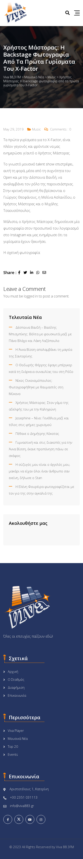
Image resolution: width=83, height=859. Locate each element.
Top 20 (13, 746)
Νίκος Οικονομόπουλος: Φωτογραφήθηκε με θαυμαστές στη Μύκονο (36, 387)
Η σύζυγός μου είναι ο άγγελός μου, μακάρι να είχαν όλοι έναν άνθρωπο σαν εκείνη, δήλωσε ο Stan (39, 471)
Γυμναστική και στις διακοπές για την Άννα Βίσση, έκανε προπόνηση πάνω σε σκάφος (40, 449)
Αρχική (13, 671)
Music (36, 129)
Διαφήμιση (16, 687)
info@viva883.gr (22, 805)
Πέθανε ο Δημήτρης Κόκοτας (37, 433)
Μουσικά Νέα (18, 738)
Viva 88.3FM (65, 847)
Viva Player (16, 730)
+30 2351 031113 (24, 797)
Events (13, 754)
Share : (9, 272)
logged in (31, 296)
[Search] (67, 13)
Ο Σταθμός (16, 679)
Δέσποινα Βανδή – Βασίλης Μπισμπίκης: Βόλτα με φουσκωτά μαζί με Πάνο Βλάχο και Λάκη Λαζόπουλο (40, 334)
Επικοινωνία (17, 695)
